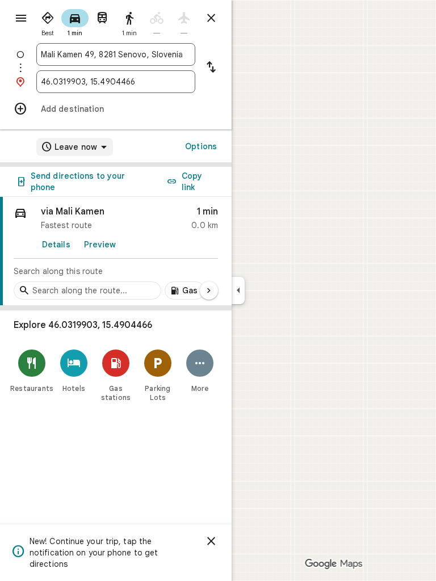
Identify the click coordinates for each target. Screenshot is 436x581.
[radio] (47, 21)
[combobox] (116, 54)
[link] (116, 251)
